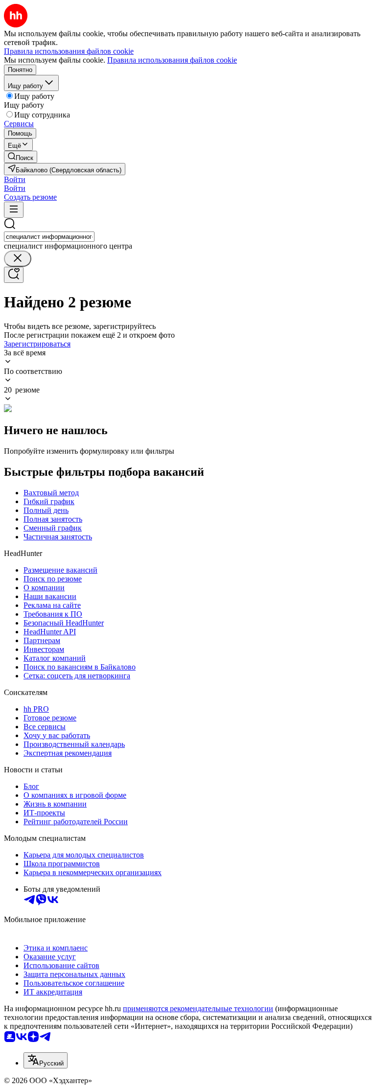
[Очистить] (17, 259)
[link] (20, 157)
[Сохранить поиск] (14, 275)
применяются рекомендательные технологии (198, 1008)
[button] (14, 179)
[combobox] (49, 237)
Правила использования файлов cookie (172, 60)
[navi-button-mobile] (14, 210)
